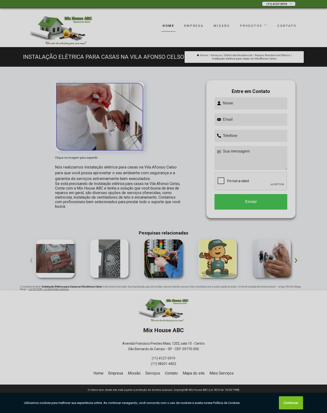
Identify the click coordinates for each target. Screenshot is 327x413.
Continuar (291, 403)
